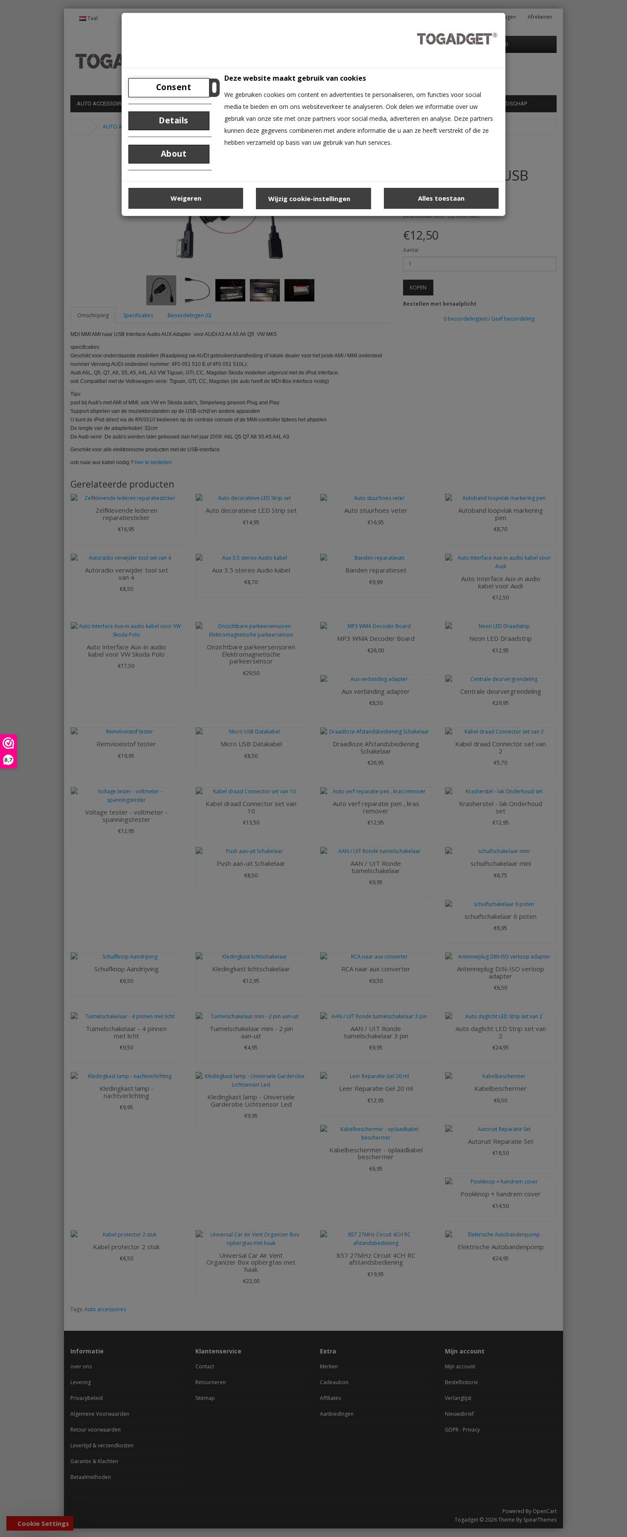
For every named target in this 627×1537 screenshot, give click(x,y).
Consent (172, 87)
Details (173, 120)
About (172, 153)
